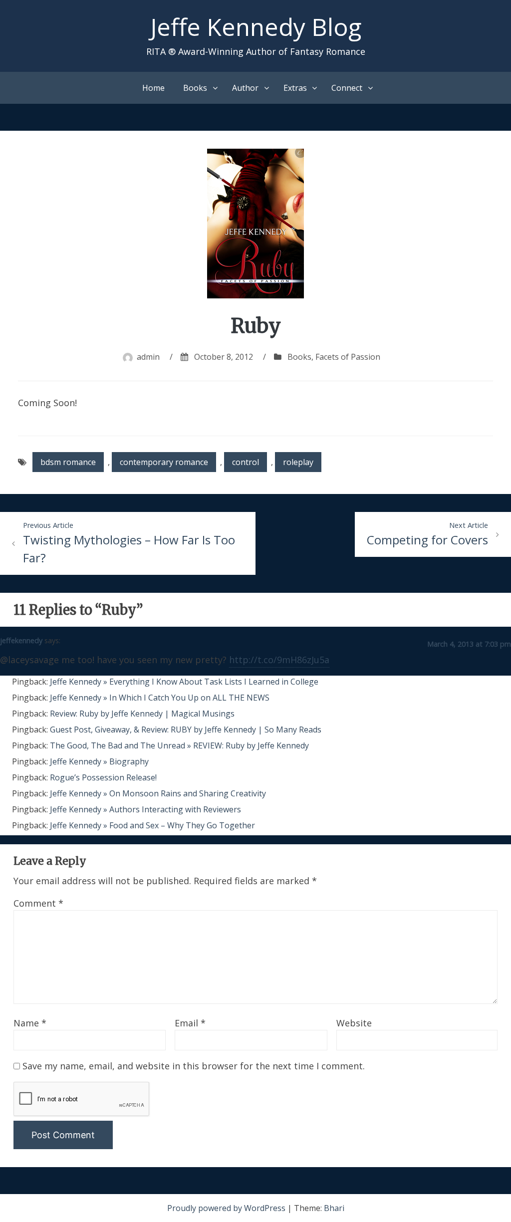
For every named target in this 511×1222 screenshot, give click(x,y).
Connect (346, 87)
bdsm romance (68, 462)
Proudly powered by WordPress (227, 1208)
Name (29, 1023)
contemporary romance (164, 462)
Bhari (334, 1208)
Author (245, 87)
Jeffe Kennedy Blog (255, 26)
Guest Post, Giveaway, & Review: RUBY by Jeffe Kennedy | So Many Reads (185, 729)
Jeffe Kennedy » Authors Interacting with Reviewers (145, 809)
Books (195, 87)
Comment (38, 903)
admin (148, 356)
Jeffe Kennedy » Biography (99, 761)
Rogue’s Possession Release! (103, 777)
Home (153, 87)
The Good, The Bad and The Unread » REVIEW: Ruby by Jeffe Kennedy (179, 745)
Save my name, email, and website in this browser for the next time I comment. (193, 1066)
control (245, 462)
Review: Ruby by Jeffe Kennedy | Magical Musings (142, 713)
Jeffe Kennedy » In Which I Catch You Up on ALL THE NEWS (159, 697)
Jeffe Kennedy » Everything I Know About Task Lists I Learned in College (184, 681)
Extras (295, 87)
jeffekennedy (21, 640)
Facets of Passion (347, 356)
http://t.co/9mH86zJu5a (279, 660)
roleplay (298, 462)
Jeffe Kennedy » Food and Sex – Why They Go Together (152, 825)
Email (190, 1023)
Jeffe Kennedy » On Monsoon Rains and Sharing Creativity (158, 793)
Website (354, 1023)
